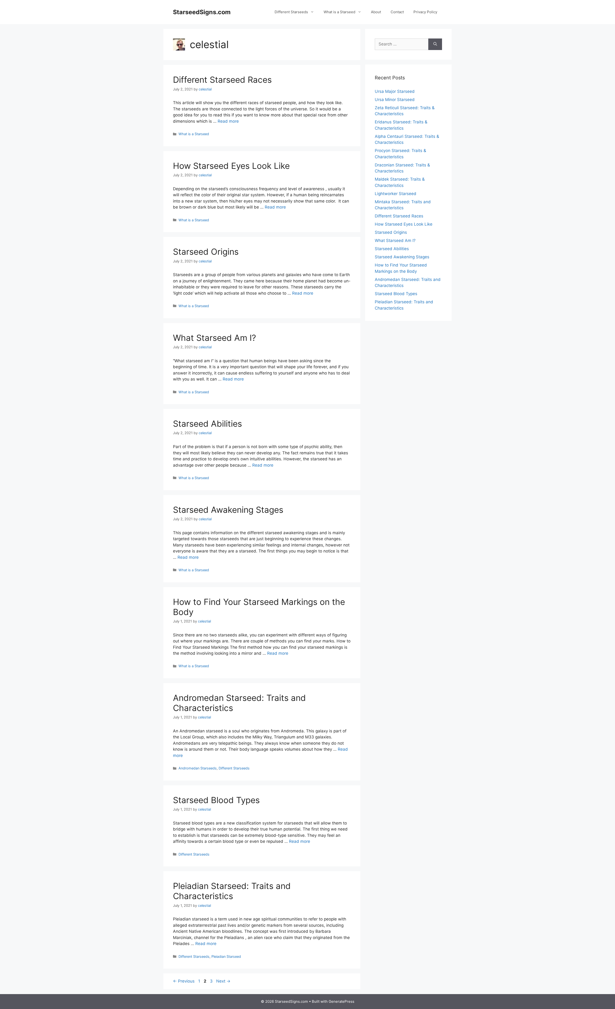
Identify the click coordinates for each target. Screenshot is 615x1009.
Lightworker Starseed (395, 193)
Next (223, 981)
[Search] (435, 44)
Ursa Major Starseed (395, 91)
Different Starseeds (291, 12)
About (376, 12)
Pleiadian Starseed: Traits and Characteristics (232, 891)
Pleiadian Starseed (226, 956)
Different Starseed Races (222, 80)
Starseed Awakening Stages (228, 510)
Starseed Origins (206, 252)
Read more (228, 121)
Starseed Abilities (207, 424)
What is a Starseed (339, 12)
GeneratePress (341, 1001)
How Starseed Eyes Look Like (231, 166)
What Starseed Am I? (214, 338)
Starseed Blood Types (216, 800)
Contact (397, 12)
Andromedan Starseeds (197, 768)
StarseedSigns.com (202, 12)
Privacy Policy (425, 12)
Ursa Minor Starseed (395, 99)
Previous (184, 981)
